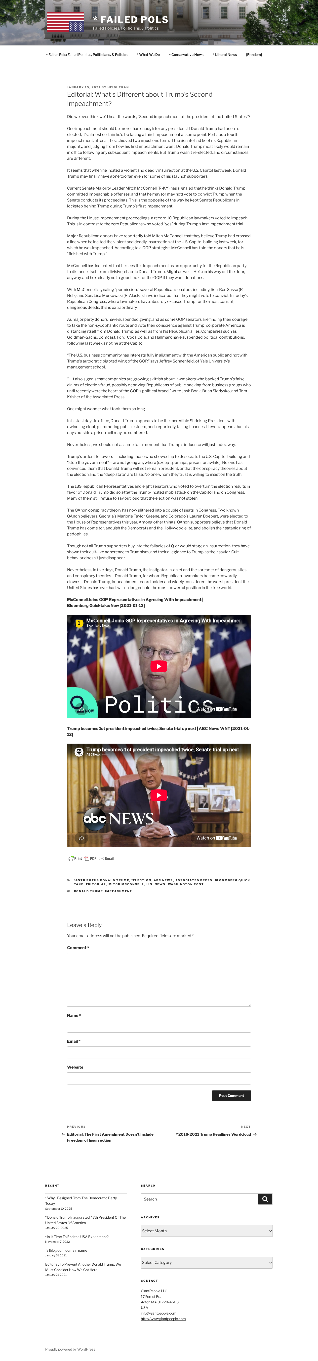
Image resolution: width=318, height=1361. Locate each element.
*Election (141, 880)
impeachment (118, 891)
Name (74, 1015)
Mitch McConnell (126, 884)
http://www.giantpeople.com (163, 1319)
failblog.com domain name (66, 1250)
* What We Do (148, 54)
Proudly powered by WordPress (70, 1349)
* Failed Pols (131, 19)
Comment (78, 947)
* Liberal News (225, 54)
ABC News (163, 880)
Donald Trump (88, 891)
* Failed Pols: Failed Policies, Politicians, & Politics (86, 54)
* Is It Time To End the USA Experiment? (77, 1237)
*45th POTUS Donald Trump (101, 880)
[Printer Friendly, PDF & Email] (91, 858)
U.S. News (156, 884)
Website (75, 1067)
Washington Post (186, 884)
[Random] (254, 54)
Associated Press (194, 880)
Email (73, 1041)
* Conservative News (186, 54)
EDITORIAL (96, 884)
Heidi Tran (118, 87)
